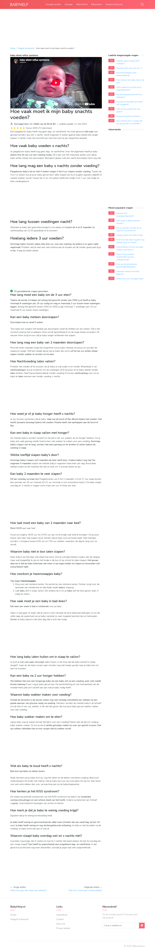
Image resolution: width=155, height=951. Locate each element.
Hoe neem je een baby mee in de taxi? (130, 81)
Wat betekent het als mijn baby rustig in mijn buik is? (129, 248)
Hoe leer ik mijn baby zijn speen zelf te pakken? (129, 103)
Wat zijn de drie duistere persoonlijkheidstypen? (126, 265)
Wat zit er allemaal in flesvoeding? (85, 890)
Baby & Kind (81, 4)
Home (12, 48)
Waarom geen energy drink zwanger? (127, 62)
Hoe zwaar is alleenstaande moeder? (128, 222)
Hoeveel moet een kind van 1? (129, 68)
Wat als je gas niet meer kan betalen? (28, 890)
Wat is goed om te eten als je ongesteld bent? (128, 88)
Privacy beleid (63, 928)
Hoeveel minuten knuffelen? (128, 116)
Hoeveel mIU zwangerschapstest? (125, 214)
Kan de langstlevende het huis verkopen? (129, 96)
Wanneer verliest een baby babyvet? (127, 272)
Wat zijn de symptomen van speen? (128, 110)
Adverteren (61, 914)
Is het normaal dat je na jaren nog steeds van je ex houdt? (130, 241)
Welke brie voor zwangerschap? (130, 278)
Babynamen (96, 4)
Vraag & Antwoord (114, 4)
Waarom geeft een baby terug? (129, 235)
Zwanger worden (53, 4)
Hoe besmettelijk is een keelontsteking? (126, 74)
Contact (60, 919)
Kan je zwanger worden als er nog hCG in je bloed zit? (128, 229)
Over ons (60, 923)
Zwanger (69, 4)
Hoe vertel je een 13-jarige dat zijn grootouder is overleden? (129, 122)
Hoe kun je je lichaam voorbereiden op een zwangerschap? (125, 257)
